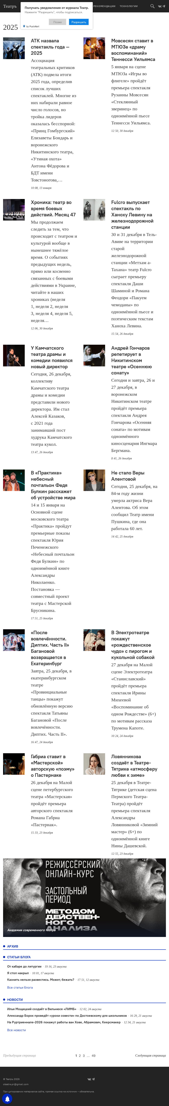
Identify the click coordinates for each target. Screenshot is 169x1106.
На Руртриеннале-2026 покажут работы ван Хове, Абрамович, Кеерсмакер (64, 1022)
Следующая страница (150, 1055)
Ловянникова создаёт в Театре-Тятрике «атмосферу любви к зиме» (134, 765)
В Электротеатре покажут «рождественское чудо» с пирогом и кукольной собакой (133, 644)
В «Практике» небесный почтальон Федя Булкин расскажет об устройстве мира (53, 485)
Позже (57, 22)
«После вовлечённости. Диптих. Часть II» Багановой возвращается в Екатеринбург (50, 647)
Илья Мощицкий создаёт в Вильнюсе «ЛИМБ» (41, 1009)
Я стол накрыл (18, 973)
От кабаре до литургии (24, 966)
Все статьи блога (20, 987)
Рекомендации (104, 6)
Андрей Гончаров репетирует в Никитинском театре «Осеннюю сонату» (131, 360)
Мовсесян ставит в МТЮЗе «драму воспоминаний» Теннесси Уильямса (133, 49)
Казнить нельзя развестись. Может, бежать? (40, 979)
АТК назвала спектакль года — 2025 (50, 46)
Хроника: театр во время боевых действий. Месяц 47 (53, 208)
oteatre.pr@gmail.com (16, 1084)
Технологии (129, 6)
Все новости (16, 1030)
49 (94, 1056)
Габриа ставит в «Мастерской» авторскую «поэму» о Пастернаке (52, 765)
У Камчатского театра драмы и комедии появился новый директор (52, 357)
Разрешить (79, 22)
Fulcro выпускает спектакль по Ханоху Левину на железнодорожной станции (132, 214)
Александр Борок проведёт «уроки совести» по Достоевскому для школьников (67, 1015)
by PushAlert (32, 26)
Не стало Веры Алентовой (127, 476)
